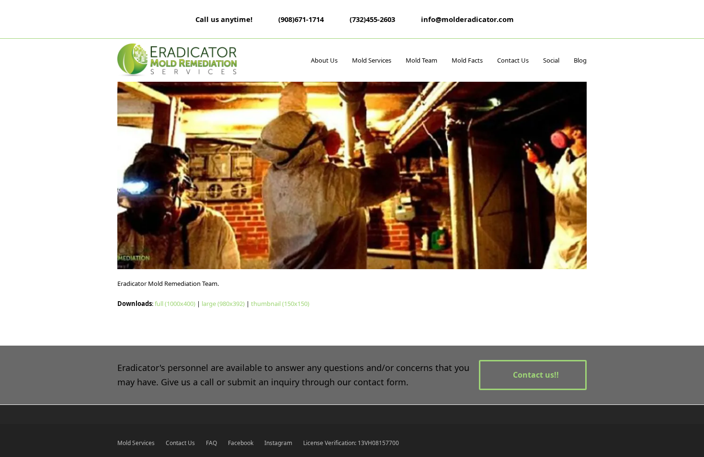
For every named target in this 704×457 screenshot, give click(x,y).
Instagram (278, 443)
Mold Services (136, 443)
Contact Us (180, 443)
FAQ (211, 443)
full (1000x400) (175, 303)
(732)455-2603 (372, 19)
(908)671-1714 (301, 19)
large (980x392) (223, 303)
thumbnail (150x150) (280, 303)
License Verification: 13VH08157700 (351, 443)
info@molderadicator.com (467, 19)
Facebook (240, 443)
